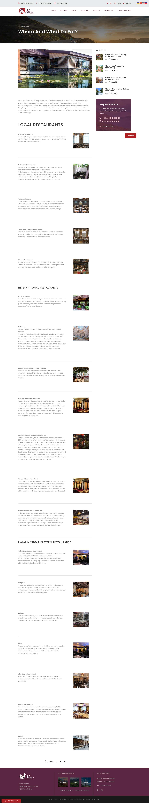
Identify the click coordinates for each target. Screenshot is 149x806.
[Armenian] (138, 3)
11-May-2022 (26, 26)
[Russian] (146, 3)
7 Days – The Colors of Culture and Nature (117, 90)
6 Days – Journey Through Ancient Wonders (115, 78)
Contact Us (108, 10)
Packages (63, 10)
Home (53, 10)
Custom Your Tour (124, 10)
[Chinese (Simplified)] (141, 3)
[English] (143, 3)
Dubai (86, 782)
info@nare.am (62, 3)
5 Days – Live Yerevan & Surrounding (114, 67)
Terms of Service (66, 790)
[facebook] (107, 3)
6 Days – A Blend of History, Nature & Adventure (116, 55)
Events (74, 10)
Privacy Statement (82, 790)
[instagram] (110, 3)
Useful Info (85, 10)
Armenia (63, 782)
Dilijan (75, 782)
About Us (96, 10)
